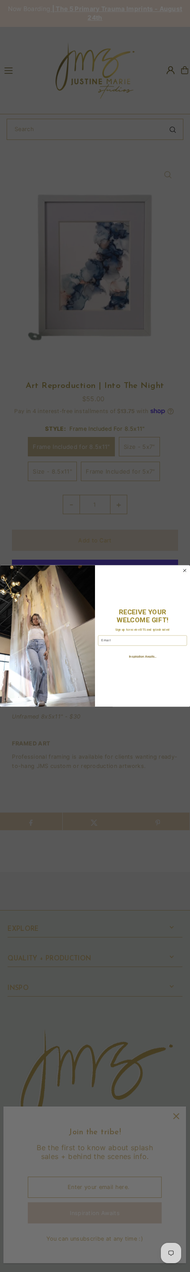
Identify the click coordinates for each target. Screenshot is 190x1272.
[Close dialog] (184, 570)
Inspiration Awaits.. (142, 656)
